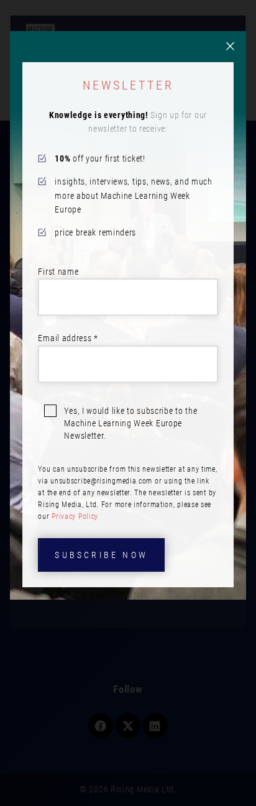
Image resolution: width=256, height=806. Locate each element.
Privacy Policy (75, 516)
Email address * (68, 338)
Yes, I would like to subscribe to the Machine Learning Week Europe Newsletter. (130, 423)
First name (58, 272)
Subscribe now (101, 555)
